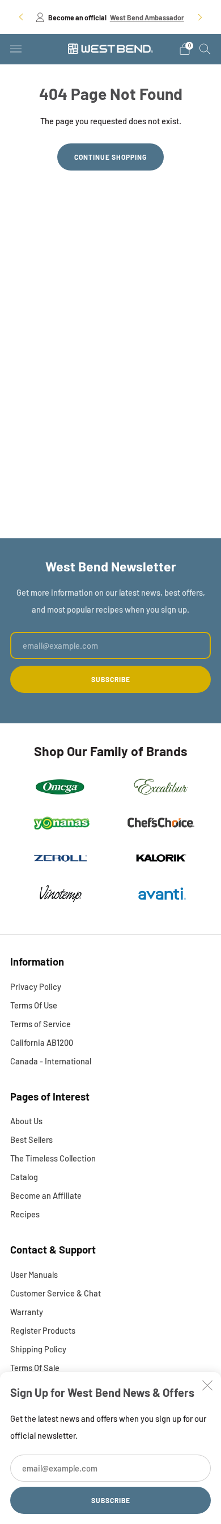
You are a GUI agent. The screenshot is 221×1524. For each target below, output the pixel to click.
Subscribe (110, 1500)
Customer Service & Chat (55, 1293)
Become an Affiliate (46, 1195)
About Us (26, 1121)
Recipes (25, 1214)
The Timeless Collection (53, 1158)
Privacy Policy (35, 986)
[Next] (200, 17)
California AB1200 (41, 1042)
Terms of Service (40, 1024)
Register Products (42, 1330)
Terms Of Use (33, 1005)
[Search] (205, 48)
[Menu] (16, 49)
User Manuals (34, 1274)
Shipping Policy (38, 1349)
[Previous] (21, 17)
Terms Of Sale (35, 1368)
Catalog (24, 1177)
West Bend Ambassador (147, 17)
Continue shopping (110, 157)
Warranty (26, 1312)
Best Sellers (31, 1139)
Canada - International (50, 1061)
